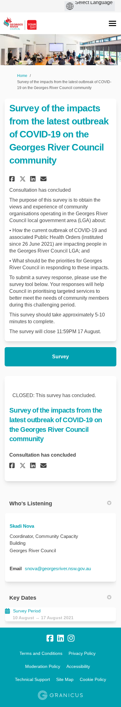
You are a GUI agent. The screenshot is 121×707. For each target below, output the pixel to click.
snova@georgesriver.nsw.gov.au (58, 568)
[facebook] (50, 638)
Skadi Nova (22, 526)
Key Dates (22, 598)
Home (22, 76)
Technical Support (32, 679)
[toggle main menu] (112, 23)
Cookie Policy (93, 679)
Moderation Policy (42, 666)
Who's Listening (30, 503)
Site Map (65, 679)
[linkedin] (60, 638)
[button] (12, 179)
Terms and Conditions (41, 653)
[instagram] (71, 638)
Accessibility (78, 666)
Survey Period (27, 610)
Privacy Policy (82, 653)
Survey (60, 356)
